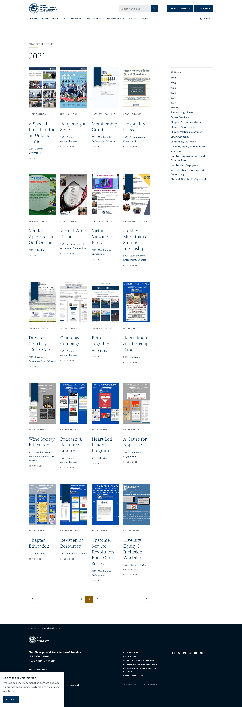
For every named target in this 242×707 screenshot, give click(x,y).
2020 (173, 102)
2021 (31, 149)
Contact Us (131, 652)
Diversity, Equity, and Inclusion (188, 146)
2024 (173, 83)
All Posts (175, 72)
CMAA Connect (179, 8)
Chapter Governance (182, 126)
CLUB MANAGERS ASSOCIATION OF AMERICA (140, 685)
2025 (173, 78)
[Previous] (32, 599)
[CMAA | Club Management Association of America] (43, 8)
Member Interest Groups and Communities (187, 158)
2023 (173, 87)
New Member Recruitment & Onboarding (187, 172)
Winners (110, 141)
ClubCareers (93, 18)
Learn (33, 18)
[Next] (146, 599)
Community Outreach (183, 141)
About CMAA (137, 18)
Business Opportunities (140, 664)
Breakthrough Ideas (181, 112)
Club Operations (54, 18)
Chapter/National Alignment (186, 131)
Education (40, 250)
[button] (154, 8)
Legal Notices (133, 675)
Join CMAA (203, 8)
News (75, 18)
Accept (11, 699)
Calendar (130, 656)
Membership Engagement (185, 165)
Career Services (179, 117)
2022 (173, 92)
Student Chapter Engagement (188, 179)
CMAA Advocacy (179, 136)
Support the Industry (138, 660)
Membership (115, 18)
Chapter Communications (185, 122)
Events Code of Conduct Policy (141, 670)
